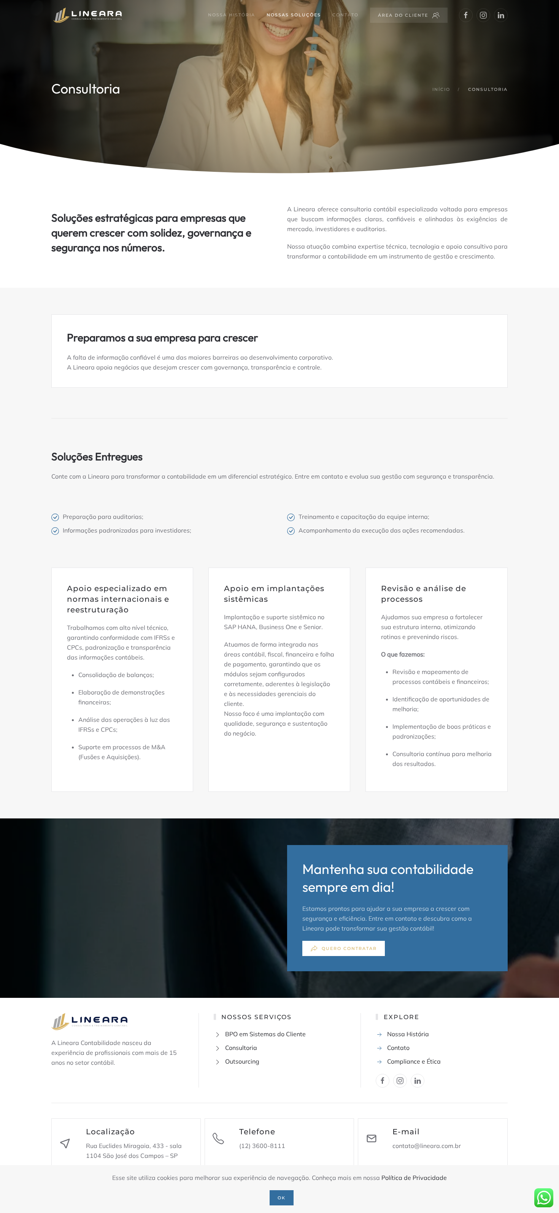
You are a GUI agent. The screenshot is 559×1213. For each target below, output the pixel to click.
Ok (282, 1197)
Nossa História (231, 14)
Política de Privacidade (414, 1177)
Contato (345, 14)
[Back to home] (86, 15)
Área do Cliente (403, 15)
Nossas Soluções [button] (294, 14)
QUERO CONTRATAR (349, 948)
